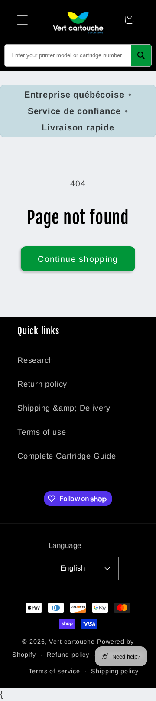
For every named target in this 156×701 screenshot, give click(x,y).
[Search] (141, 55)
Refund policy (68, 654)
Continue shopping (78, 259)
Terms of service (54, 671)
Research (35, 360)
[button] (22, 19)
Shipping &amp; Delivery (63, 408)
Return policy (42, 384)
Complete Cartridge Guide (66, 456)
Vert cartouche (72, 641)
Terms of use (41, 432)
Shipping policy (115, 671)
